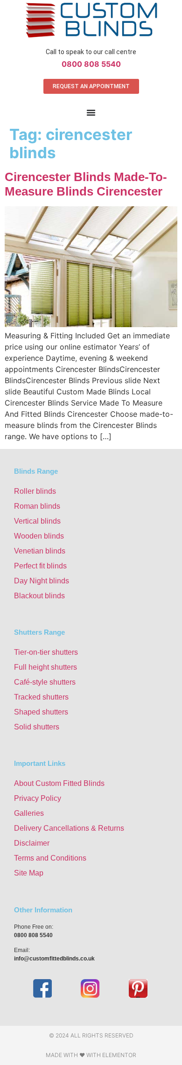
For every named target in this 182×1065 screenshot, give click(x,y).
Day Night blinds (41, 581)
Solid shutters (36, 727)
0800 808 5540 (91, 64)
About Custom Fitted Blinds (59, 783)
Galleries (29, 813)
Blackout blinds (39, 596)
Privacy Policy (37, 798)
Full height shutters (45, 667)
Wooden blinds (39, 536)
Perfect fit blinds (40, 566)
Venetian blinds (39, 551)
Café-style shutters (45, 682)
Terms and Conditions (50, 858)
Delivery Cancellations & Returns (69, 828)
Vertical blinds (37, 521)
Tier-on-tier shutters (46, 652)
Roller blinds (35, 491)
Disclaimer (31, 843)
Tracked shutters (41, 697)
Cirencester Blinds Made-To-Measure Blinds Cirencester (86, 184)
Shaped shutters (41, 712)
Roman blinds (37, 506)
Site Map (28, 873)
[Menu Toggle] (91, 112)
